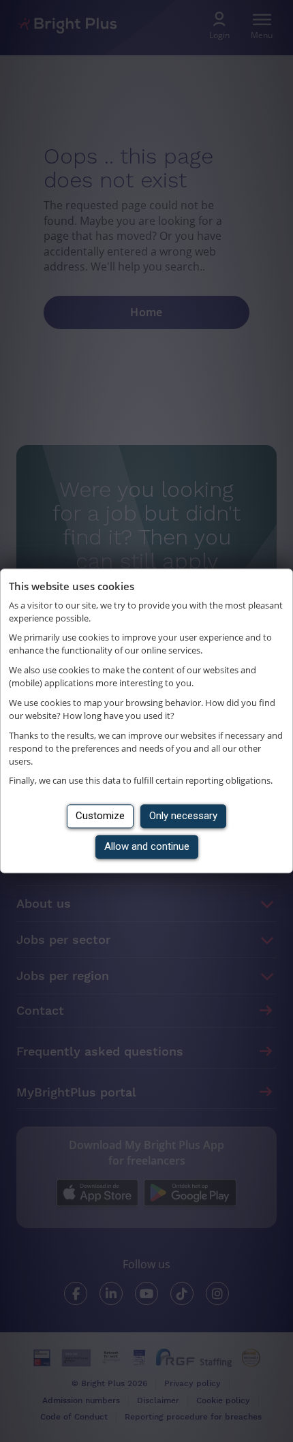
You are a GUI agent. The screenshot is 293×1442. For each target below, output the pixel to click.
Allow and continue (146, 847)
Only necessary (183, 816)
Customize (100, 816)
